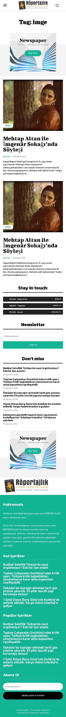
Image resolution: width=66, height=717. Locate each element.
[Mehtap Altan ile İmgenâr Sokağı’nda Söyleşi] (33, 105)
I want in (33, 345)
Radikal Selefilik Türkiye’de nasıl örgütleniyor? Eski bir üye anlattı (31, 369)
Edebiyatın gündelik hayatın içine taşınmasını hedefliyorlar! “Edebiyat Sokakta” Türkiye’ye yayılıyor (30, 417)
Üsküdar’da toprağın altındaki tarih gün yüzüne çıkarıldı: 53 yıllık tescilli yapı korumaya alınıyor (31, 394)
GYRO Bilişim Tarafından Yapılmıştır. (33, 712)
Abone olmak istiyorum (33, 695)
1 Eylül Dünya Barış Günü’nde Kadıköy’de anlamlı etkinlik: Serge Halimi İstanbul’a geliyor (32, 405)
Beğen (58, 299)
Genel (8, 125)
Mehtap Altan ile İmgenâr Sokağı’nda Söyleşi (30, 144)
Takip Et (56, 305)
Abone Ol (56, 312)
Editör (6, 156)
